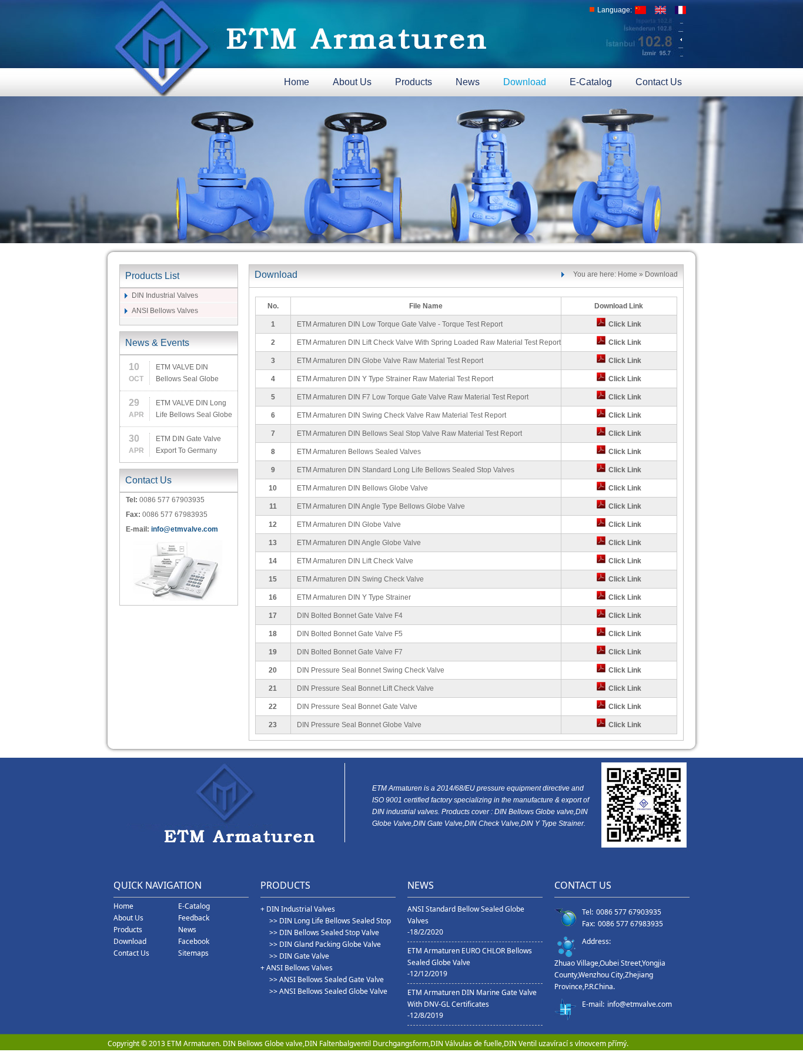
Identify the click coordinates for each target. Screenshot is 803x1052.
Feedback (193, 918)
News (468, 82)
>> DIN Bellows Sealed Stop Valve (324, 932)
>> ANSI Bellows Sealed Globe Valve (328, 991)
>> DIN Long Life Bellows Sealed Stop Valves (330, 921)
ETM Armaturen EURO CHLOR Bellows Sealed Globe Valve (469, 956)
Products (413, 82)
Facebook (193, 941)
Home (296, 82)
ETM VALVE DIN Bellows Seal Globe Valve (187, 374)
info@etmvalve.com (184, 529)
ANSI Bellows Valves (165, 311)
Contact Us (658, 82)
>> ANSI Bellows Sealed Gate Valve (326, 979)
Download (524, 82)
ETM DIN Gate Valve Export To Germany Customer (188, 445)
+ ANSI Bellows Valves (296, 968)
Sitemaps (193, 953)
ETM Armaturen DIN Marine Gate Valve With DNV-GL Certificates (472, 998)
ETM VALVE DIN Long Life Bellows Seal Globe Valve (194, 410)
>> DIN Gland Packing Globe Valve (325, 944)
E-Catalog (591, 82)
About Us (352, 82)
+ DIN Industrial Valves (297, 909)
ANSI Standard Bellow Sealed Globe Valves (465, 915)
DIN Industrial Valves (165, 295)
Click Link (624, 324)
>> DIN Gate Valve (299, 956)
